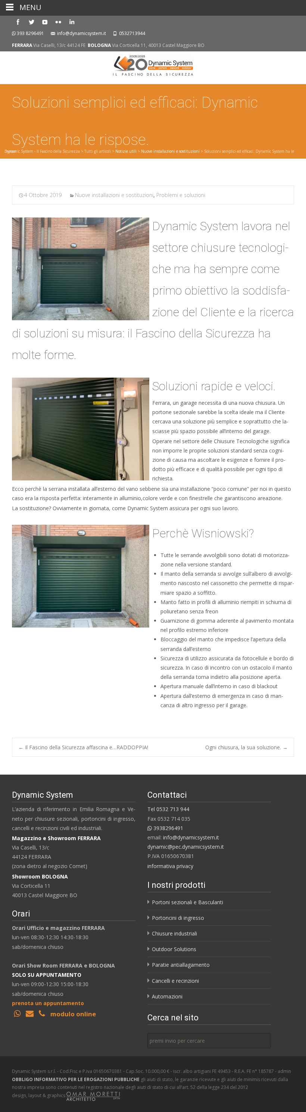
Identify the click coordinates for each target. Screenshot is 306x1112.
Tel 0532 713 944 (168, 809)
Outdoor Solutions (174, 949)
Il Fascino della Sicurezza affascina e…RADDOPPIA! (83, 747)
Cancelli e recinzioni (175, 980)
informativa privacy (170, 866)
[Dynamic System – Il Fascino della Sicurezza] (153, 66)
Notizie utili (126, 151)
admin (284, 1071)
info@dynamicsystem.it (81, 33)
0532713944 (132, 33)
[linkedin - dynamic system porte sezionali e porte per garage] (72, 21)
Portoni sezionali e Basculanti (187, 902)
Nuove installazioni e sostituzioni (170, 151)
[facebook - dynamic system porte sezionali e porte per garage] (18, 21)
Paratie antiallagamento (181, 964)
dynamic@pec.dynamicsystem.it (185, 846)
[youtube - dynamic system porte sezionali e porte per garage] (45, 21)
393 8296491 (30, 33)
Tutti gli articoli (97, 151)
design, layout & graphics (39, 1095)
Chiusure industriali (174, 933)
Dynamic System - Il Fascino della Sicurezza (42, 151)
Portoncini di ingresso (178, 917)
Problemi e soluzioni (180, 194)
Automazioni (167, 996)
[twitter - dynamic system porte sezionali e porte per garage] (31, 21)
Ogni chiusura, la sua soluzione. (246, 747)
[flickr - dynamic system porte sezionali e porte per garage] (58, 21)
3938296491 (167, 828)
